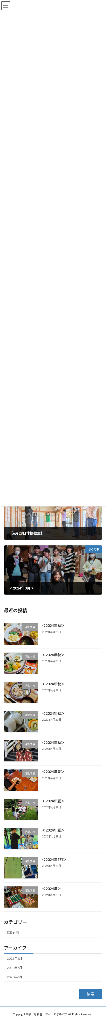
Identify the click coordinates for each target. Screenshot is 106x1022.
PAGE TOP (98, 986)
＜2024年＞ (51, 888)
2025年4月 (14, 958)
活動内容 (13, 933)
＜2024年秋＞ (53, 625)
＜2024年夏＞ (53, 771)
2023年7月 (14, 967)
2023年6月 (14, 977)
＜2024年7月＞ (54, 859)
